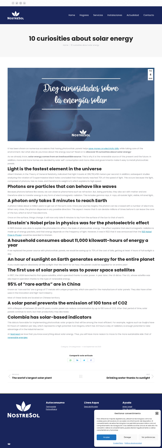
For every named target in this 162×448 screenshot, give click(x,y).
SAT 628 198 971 (115, 3)
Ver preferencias (148, 437)
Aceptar (106, 437)
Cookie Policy (118, 443)
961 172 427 (98, 3)
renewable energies (17, 337)
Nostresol (15, 334)
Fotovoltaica (51, 409)
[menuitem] (72, 15)
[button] (157, 413)
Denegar (127, 437)
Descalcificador (91, 406)
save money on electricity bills (104, 148)
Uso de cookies (129, 409)
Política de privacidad (133, 443)
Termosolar (51, 406)
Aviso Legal (127, 406)
